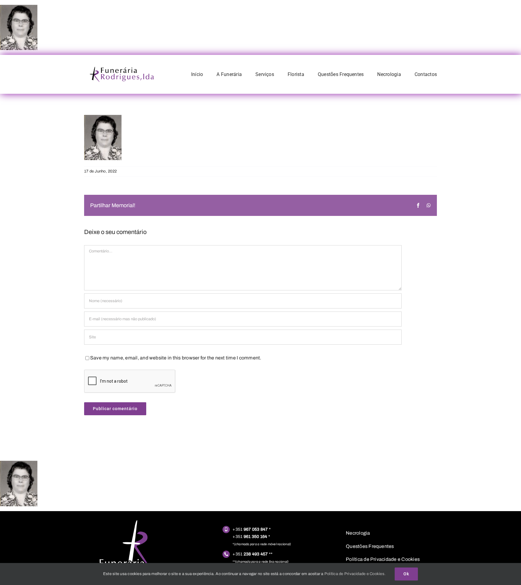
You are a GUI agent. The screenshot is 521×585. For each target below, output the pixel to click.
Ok (406, 573)
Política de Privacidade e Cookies (383, 559)
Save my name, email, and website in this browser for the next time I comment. (175, 357)
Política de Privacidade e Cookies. (355, 574)
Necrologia (358, 533)
